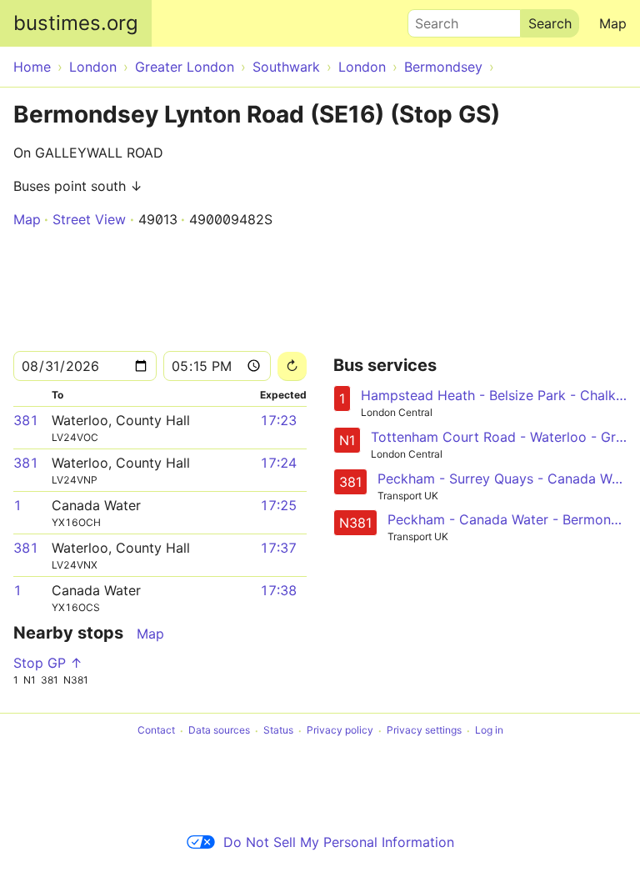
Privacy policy (340, 730)
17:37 (278, 547)
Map (613, 23)
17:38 (278, 590)
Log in (489, 730)
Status (278, 730)
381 (25, 420)
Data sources (219, 730)
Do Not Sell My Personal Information (338, 842)
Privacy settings (424, 730)
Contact (156, 730)
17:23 (278, 420)
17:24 (278, 462)
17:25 (278, 505)
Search (429, 19)
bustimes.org (75, 23)
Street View (89, 219)
